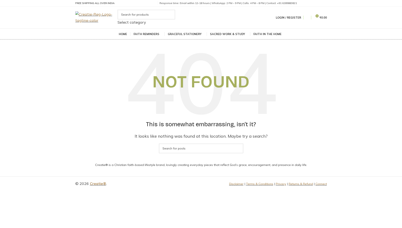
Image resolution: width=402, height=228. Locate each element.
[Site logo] (95, 17)
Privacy (281, 184)
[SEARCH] (170, 18)
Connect (321, 184)
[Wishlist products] (307, 17)
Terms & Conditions (259, 184)
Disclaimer (236, 184)
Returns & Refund (301, 184)
